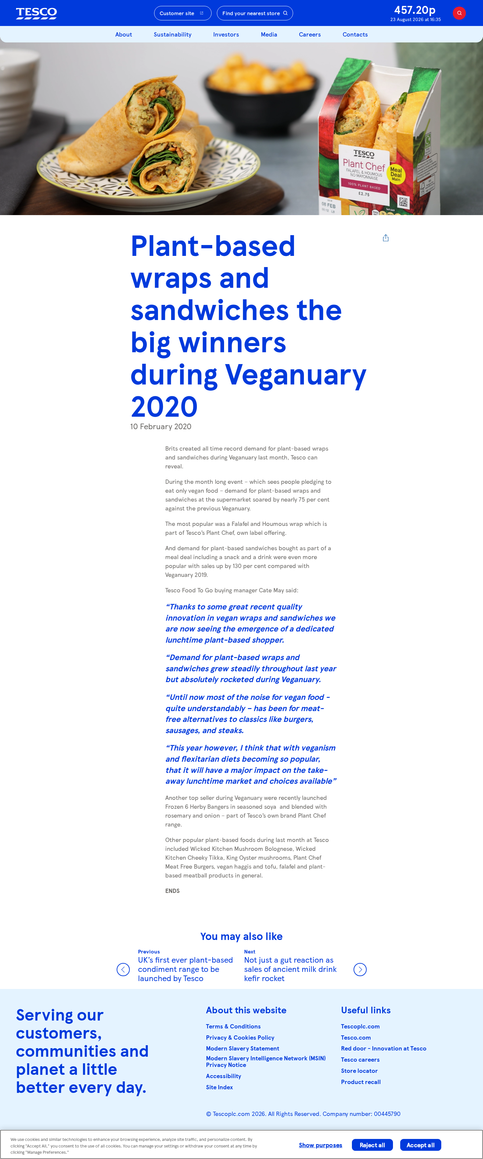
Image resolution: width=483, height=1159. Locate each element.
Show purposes (320, 1145)
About (123, 34)
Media (269, 34)
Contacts (355, 34)
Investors (226, 34)
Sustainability (173, 34)
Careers (310, 34)
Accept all (421, 1145)
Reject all (372, 1145)
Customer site (177, 13)
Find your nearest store (251, 13)
